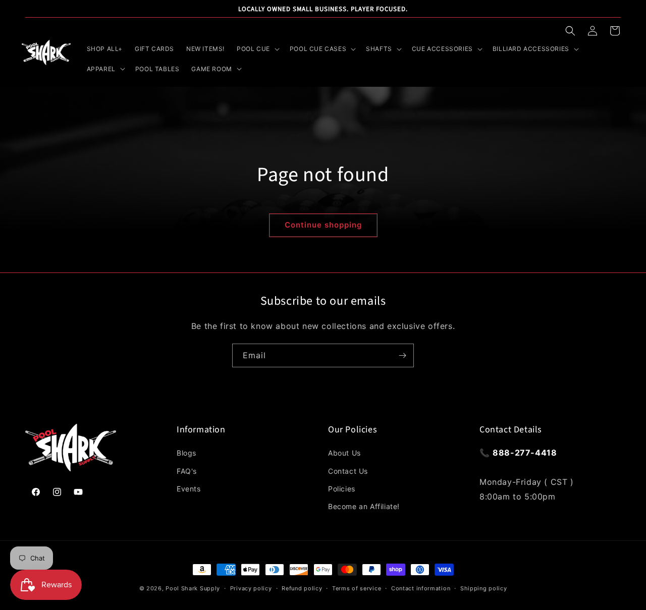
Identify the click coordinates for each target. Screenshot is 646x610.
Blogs (186, 453)
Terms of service (356, 588)
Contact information (420, 588)
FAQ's (187, 471)
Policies (341, 488)
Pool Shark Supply (193, 588)
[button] (570, 31)
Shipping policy (483, 588)
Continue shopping (323, 225)
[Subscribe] (402, 355)
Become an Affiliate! (364, 506)
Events (189, 488)
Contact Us (348, 471)
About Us (344, 453)
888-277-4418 (525, 453)
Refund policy (302, 588)
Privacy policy (251, 588)
